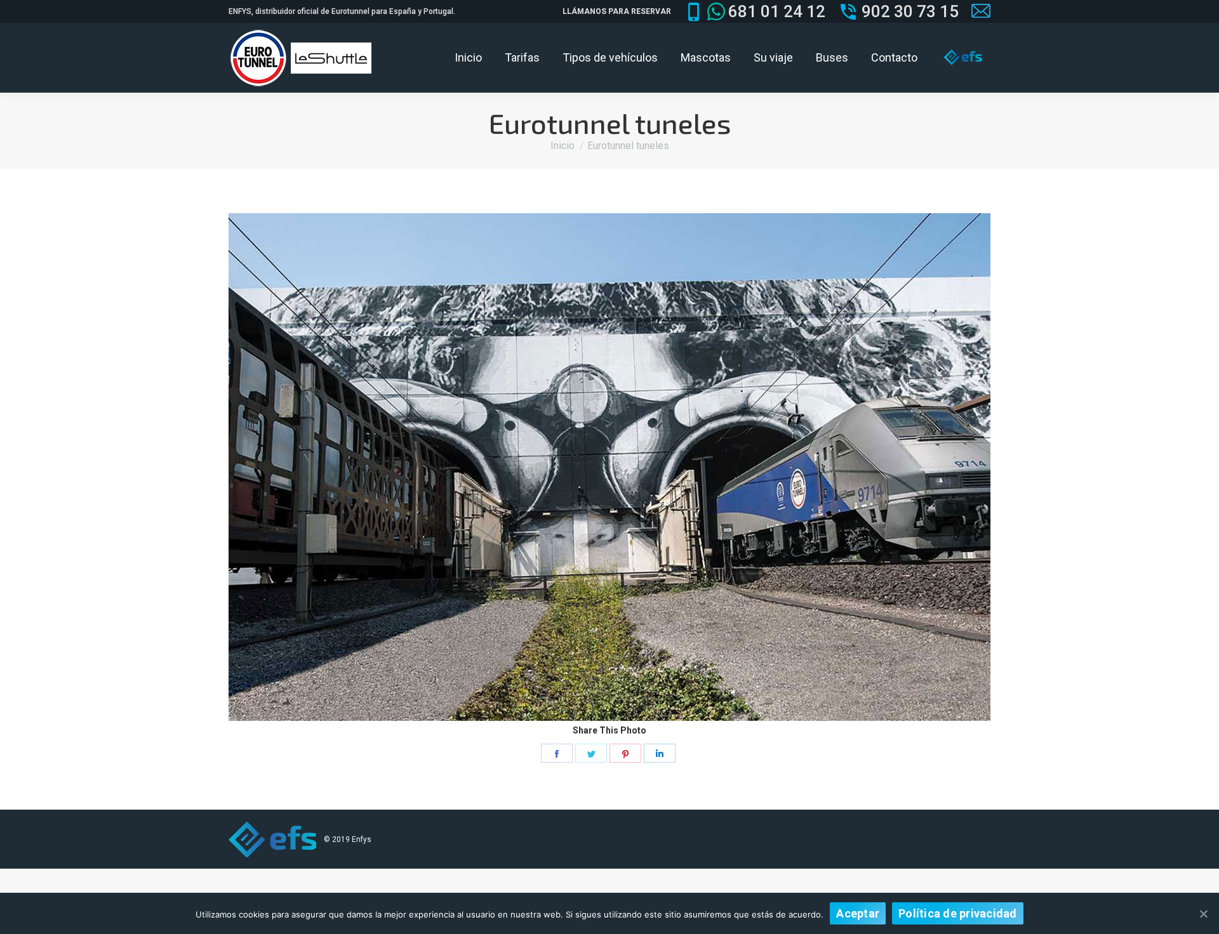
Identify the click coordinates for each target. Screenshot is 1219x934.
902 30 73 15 (910, 11)
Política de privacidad (957, 913)
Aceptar (857, 913)
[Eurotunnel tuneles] (609, 467)
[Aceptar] (1203, 913)
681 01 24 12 (776, 11)
